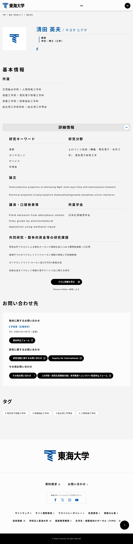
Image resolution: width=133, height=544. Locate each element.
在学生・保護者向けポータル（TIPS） (97, 521)
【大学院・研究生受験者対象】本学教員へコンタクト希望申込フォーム (74, 375)
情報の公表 (110, 513)
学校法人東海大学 (38, 521)
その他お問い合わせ (21, 375)
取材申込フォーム (21, 340)
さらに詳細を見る (66, 282)
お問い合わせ (77, 484)
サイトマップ (22, 513)
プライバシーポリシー (70, 513)
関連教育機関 (62, 521)
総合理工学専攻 (65, 413)
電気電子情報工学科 (16, 413)
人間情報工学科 (88, 413)
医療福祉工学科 (41, 413)
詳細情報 (66, 127)
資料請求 (51, 484)
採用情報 (17, 521)
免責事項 (93, 513)
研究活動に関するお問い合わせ (27, 358)
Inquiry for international (65, 358)
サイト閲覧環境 (43, 513)
